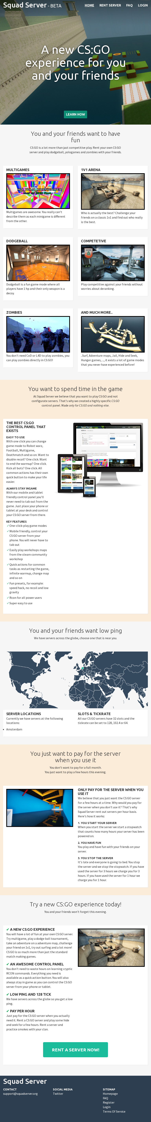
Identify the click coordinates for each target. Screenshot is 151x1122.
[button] (83, 947)
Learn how (75, 114)
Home (89, 5)
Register (108, 1102)
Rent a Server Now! (75, 1049)
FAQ (129, 5)
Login (143, 5)
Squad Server (25, 5)
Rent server (110, 5)
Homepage (110, 1094)
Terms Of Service (114, 1111)
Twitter (58, 1094)
